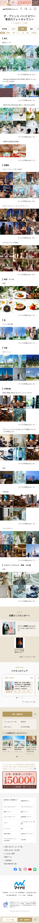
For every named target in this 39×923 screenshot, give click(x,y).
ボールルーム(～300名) (10, 242)
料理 (3, 283)
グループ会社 (22, 895)
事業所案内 (21, 892)
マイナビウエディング (8, 764)
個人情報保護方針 (12, 895)
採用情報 (29, 895)
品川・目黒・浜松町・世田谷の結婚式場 (16, 766)
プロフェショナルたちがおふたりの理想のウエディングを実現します (19, 430)
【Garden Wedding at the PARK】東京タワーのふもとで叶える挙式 (19, 80)
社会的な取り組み (31, 892)
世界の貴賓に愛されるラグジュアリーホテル (17, 393)
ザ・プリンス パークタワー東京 (23, 769)
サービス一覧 (13, 892)
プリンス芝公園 (7, 324)
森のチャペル (6, 42)
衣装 (3, 569)
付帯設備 (5, 492)
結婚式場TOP (20, 764)
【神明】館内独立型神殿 (10, 141)
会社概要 (5, 892)
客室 (3, 468)
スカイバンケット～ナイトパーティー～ (15, 206)
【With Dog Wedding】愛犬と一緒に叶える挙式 (18, 105)
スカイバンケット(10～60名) (12, 169)
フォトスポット (7, 528)
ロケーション (6, 352)
